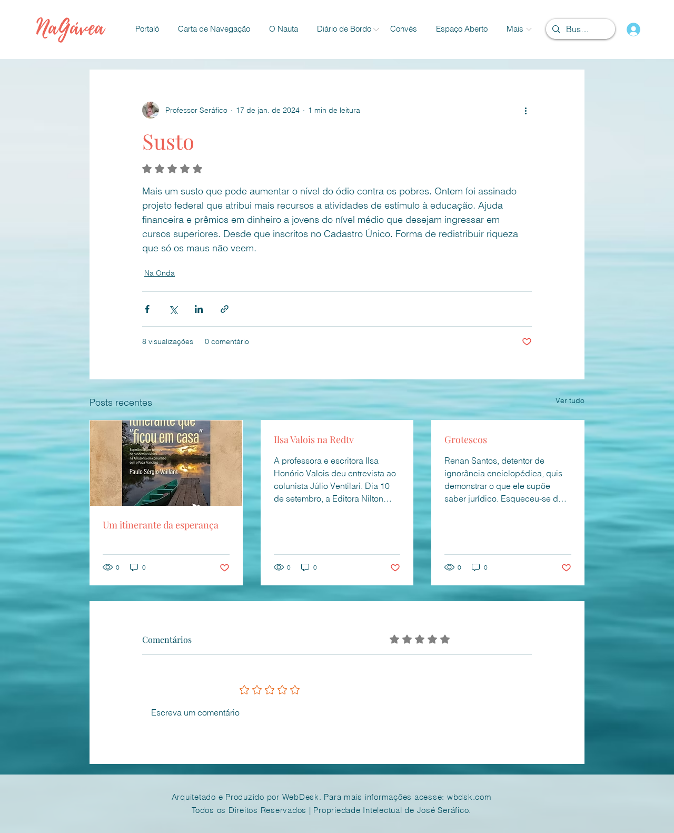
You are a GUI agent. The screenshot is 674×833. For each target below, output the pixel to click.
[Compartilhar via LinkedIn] (199, 309)
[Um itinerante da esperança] (166, 463)
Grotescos (465, 439)
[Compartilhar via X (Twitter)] (173, 309)
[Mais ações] (525, 110)
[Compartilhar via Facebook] (147, 309)
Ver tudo (570, 400)
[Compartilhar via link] (225, 309)
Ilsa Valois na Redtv (314, 439)
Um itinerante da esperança (161, 524)
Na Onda (159, 273)
